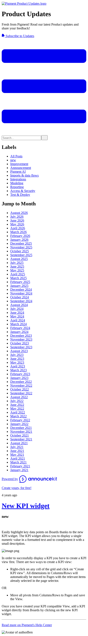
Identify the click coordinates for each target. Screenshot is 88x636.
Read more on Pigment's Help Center (27, 625)
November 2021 (21, 431)
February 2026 (20, 236)
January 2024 (19, 332)
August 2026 (19, 213)
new (13, 160)
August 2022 (19, 397)
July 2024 (16, 309)
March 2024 (18, 324)
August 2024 (19, 305)
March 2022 (18, 416)
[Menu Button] (44, 133)
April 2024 (17, 320)
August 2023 (19, 351)
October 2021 (19, 435)
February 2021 (20, 466)
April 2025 (17, 274)
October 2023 (19, 343)
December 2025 (21, 243)
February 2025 (20, 282)
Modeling (16, 183)
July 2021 (16, 447)
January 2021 (19, 470)
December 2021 (21, 428)
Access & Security (22, 191)
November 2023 (21, 339)
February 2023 (20, 374)
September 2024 (21, 301)
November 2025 (21, 247)
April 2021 (17, 458)
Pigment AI (18, 171)
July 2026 (16, 216)
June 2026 (17, 220)
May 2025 (17, 270)
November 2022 (21, 385)
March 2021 (18, 462)
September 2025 (21, 255)
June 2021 (17, 451)
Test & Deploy (20, 194)
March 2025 (18, 278)
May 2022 (17, 408)
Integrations (18, 179)
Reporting (17, 187)
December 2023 (21, 335)
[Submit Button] (44, 137)
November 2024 (21, 293)
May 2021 (17, 454)
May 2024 (17, 316)
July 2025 (16, 262)
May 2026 (17, 224)
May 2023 (17, 362)
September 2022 (21, 393)
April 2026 (17, 228)
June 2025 (17, 266)
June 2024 (17, 312)
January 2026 (19, 239)
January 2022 (19, 424)
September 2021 (21, 439)
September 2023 (21, 347)
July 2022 (16, 401)
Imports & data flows (24, 175)
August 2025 (19, 259)
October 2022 (19, 389)
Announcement (20, 168)
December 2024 (21, 289)
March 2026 (18, 232)
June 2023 (17, 358)
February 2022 (20, 420)
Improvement (19, 164)
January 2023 (19, 378)
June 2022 (17, 405)
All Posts (16, 156)
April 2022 (17, 412)
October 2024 (19, 297)
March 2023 (18, 370)
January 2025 (19, 286)
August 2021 (19, 443)
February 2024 (20, 328)
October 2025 (19, 251)
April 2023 (17, 366)
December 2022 (21, 381)
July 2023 (16, 355)
